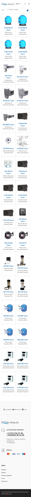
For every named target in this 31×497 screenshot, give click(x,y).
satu (25, 409)
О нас (3, 478)
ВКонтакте (18, 409)
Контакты (4, 481)
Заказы (3, 472)
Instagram (8, 409)
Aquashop (13, 492)
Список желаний (6, 475)
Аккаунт (3, 469)
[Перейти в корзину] (29, 10)
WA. (11, 494)
